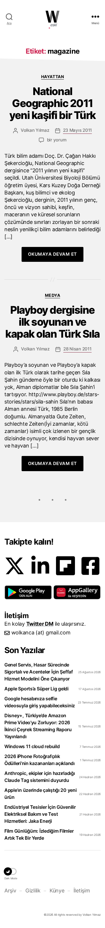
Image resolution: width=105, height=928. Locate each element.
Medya (52, 295)
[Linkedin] (40, 566)
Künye (57, 890)
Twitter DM (39, 624)
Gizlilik (32, 890)
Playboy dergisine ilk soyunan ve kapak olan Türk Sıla (52, 322)
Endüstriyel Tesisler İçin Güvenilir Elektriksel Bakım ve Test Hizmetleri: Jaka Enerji (40, 814)
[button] (28, 592)
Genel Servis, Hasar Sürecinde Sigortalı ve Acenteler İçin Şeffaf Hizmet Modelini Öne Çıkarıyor (38, 672)
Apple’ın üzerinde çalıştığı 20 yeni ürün (40, 793)
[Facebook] (90, 566)
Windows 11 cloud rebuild (32, 746)
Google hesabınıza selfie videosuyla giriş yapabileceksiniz (39, 702)
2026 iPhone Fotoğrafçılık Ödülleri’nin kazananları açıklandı (39, 759)
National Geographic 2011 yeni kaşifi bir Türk (52, 103)
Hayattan (52, 76)
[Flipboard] (65, 565)
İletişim (82, 890)
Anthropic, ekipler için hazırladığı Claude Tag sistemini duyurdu (39, 776)
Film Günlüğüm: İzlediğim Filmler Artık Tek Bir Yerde (39, 834)
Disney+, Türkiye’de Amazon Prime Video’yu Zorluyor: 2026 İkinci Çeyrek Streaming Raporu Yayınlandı (38, 726)
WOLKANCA (52, 16)
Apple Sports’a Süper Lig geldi (36, 689)
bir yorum (56, 140)
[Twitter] (14, 566)
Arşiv (10, 890)
